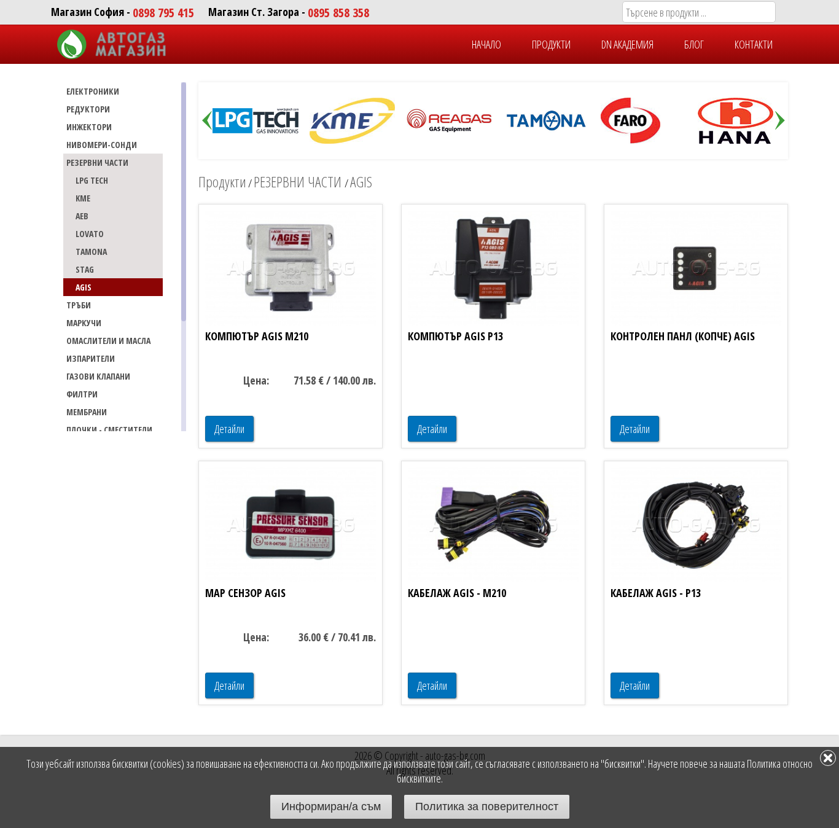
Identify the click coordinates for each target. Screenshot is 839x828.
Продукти (222, 181)
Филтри (82, 394)
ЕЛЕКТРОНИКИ (92, 91)
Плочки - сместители (109, 429)
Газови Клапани (98, 376)
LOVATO (90, 234)
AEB (82, 216)
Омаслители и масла (108, 340)
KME (83, 198)
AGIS (84, 287)
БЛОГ (694, 44)
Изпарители (90, 358)
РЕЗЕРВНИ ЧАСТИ (97, 162)
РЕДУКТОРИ (88, 109)
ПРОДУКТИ (551, 44)
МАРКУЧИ (83, 323)
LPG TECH (92, 180)
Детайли (229, 428)
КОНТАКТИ (754, 44)
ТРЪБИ (78, 305)
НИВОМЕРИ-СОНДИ (101, 144)
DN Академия (627, 44)
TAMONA (91, 251)
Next (780, 121)
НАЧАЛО (486, 44)
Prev (207, 121)
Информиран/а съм (331, 806)
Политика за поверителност (486, 806)
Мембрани (86, 412)
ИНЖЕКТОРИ (89, 127)
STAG (85, 269)
